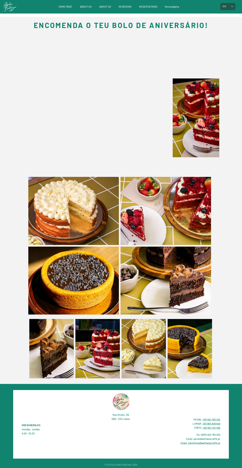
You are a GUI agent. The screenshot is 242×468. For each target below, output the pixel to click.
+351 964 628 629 (211, 423)
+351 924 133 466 (211, 427)
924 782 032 (213, 434)
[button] (125, 6)
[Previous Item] (177, 118)
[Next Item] (213, 118)
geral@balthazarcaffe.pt (207, 438)
